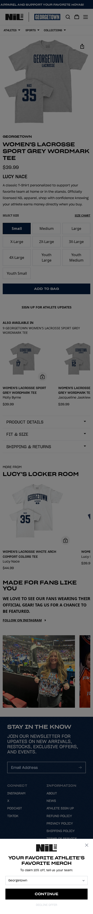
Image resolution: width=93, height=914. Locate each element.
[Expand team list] (83, 880)
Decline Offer (46, 905)
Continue (46, 894)
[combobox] (44, 880)
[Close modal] (86, 845)
